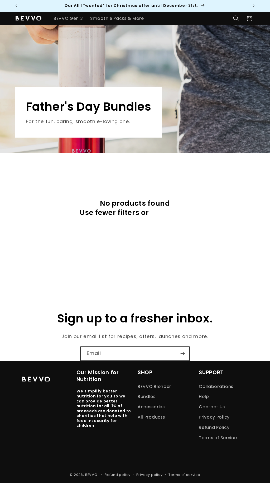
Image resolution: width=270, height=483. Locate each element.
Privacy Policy (214, 417)
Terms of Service (218, 438)
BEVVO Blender (154, 386)
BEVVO (91, 474)
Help (204, 396)
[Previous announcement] (16, 6)
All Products (151, 417)
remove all (170, 212)
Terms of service (184, 474)
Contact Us (212, 407)
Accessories (151, 407)
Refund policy (118, 474)
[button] (236, 18)
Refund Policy (214, 427)
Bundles (147, 396)
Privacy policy (149, 474)
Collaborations (216, 386)
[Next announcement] (253, 6)
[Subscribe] (182, 353)
